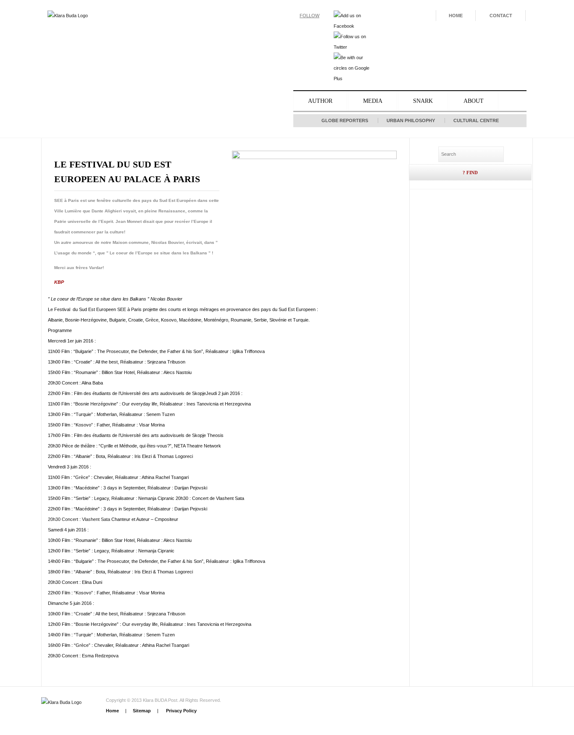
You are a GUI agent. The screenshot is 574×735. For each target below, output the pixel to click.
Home (456, 15)
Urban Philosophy (411, 120)
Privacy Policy (181, 710)
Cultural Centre (476, 120)
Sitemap (142, 710)
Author (320, 101)
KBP (59, 282)
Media (372, 101)
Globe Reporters (344, 120)
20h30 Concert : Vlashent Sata (79, 519)
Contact (501, 15)
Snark (423, 101)
